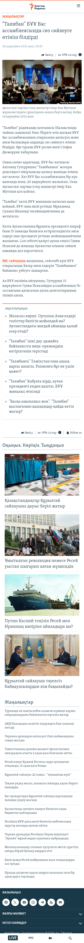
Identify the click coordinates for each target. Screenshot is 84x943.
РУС (31, 938)
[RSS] (51, 902)
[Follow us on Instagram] (33, 902)
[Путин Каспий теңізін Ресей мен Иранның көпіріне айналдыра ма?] (42, 595)
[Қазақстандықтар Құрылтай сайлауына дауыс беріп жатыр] (42, 475)
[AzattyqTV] (50, 938)
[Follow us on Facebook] (6, 902)
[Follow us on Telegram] (42, 902)
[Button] (47, 55)
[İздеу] (70, 938)
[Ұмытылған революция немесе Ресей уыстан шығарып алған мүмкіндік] (42, 535)
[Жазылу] (60, 902)
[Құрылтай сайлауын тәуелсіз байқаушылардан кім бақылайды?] (42, 655)
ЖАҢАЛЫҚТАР (13, 17)
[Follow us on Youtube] (24, 902)
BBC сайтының (14, 261)
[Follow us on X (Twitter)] (15, 902)
